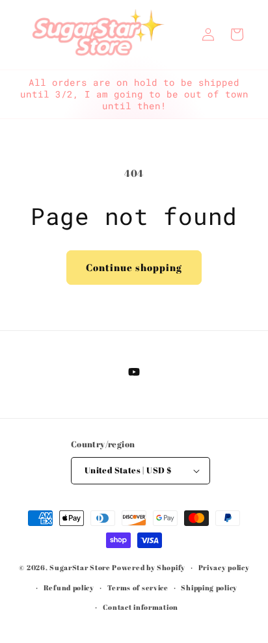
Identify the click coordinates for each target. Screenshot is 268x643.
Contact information (140, 607)
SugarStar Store (80, 567)
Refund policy (69, 587)
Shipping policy (209, 587)
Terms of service (137, 587)
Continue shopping (134, 267)
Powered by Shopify (148, 567)
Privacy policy (224, 567)
